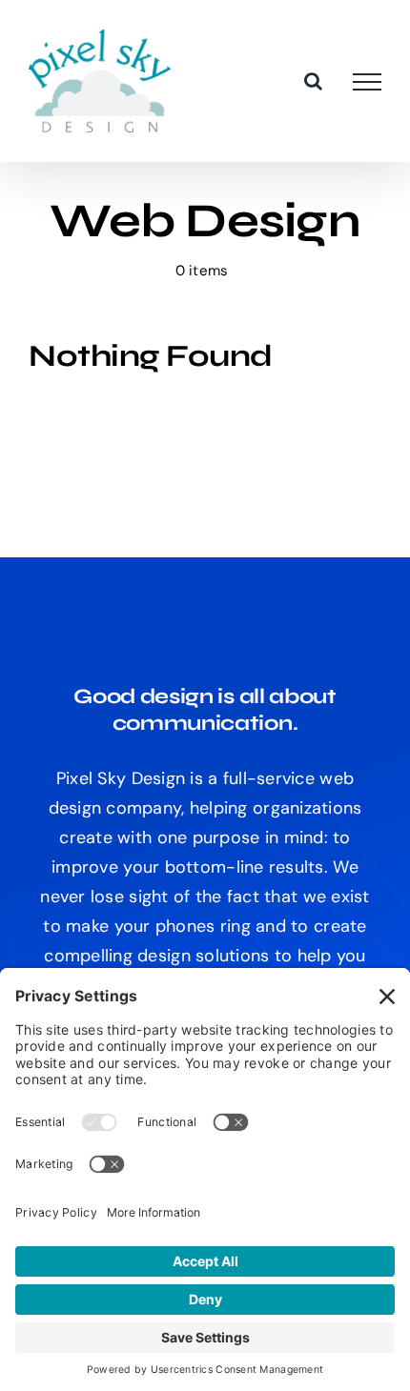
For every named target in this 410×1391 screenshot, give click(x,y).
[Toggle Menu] (367, 82)
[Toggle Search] (313, 81)
